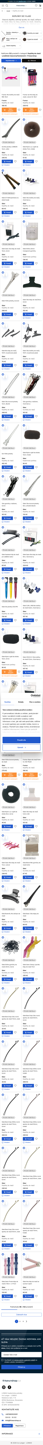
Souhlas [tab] (7, 702)
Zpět (3, 11)
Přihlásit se (21, 1367)
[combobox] (11, 60)
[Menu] (3, 5)
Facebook (9, 1387)
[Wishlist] (36, 5)
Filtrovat (33, 60)
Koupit (8, 161)
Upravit (20, 747)
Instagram (4, 1387)
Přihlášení (7, 1426)
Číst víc (21, 27)
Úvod (8, 11)
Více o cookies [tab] (34, 702)
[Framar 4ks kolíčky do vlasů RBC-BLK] (11, 79)
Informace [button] (7, 1434)
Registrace (19, 1426)
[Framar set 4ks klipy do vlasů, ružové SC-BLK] (32, 79)
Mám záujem (10, 110)
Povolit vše (21, 740)
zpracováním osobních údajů (24, 1360)
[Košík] (40, 5)
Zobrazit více (21, 1315)
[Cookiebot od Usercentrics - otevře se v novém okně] (30, 695)
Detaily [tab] (21, 702)
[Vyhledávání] (7, 5)
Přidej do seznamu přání (19, 110)
